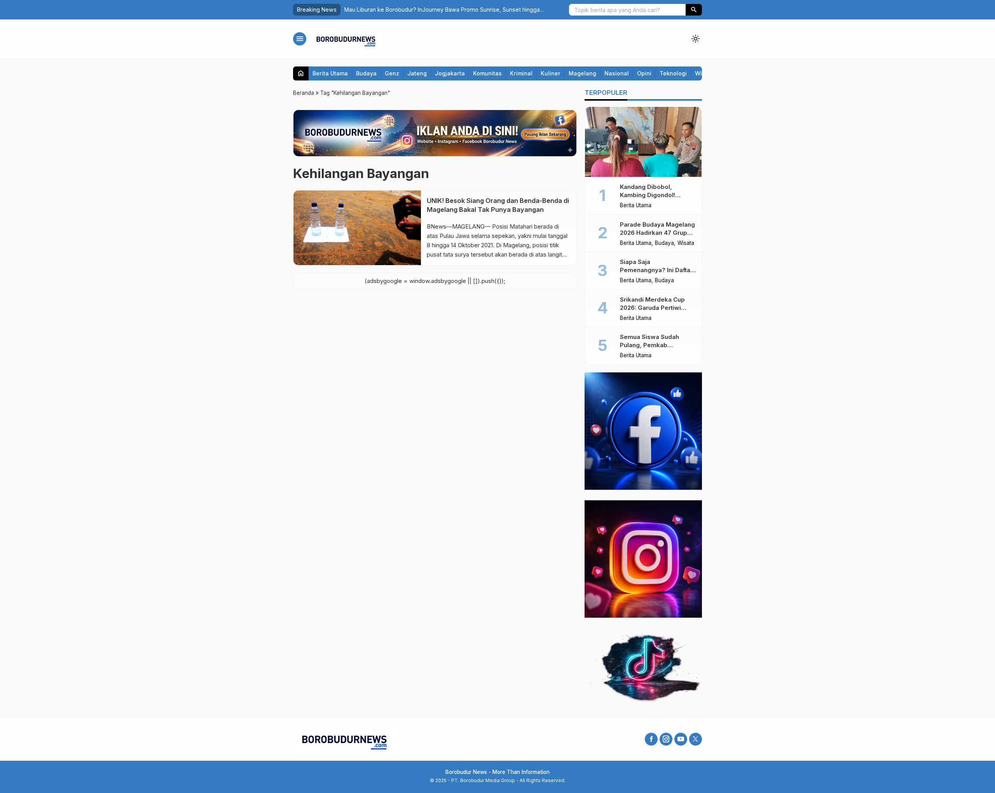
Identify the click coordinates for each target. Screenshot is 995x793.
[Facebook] (651, 739)
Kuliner (550, 73)
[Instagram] (666, 739)
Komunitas (487, 73)
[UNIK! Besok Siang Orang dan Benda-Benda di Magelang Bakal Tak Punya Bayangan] (357, 227)
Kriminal (521, 73)
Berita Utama (330, 73)
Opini (644, 73)
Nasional (616, 73)
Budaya (366, 73)
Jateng (417, 73)
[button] (694, 10)
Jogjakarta (450, 73)
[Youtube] (680, 739)
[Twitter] (695, 739)
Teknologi (673, 73)
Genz (392, 73)
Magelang (582, 73)
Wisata (685, 243)
